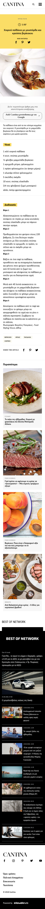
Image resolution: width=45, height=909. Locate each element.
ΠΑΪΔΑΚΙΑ (27, 337)
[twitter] (29, 42)
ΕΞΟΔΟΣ (8, 416)
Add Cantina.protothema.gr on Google (21, 115)
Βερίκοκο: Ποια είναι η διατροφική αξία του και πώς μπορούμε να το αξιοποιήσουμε (21, 545)
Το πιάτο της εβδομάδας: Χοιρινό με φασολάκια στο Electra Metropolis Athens (20, 421)
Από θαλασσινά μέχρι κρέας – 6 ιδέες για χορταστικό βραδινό (22, 606)
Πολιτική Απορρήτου (13, 877)
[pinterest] (22, 42)
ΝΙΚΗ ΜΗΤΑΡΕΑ (22, 39)
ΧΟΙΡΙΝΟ (7, 341)
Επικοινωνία (9, 881)
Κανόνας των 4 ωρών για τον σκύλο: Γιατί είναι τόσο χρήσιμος (33, 834)
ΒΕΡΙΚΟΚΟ (8, 337)
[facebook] (16, 42)
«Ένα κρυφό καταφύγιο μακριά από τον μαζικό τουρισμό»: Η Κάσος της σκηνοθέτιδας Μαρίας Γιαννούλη (32, 753)
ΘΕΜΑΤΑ (8, 602)
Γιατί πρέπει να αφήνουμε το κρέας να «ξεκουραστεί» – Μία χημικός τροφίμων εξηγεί (22, 483)
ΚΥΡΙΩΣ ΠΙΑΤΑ (22, 19)
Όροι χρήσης (9, 873)
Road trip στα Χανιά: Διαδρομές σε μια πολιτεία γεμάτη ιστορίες (32, 774)
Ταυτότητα (8, 885)
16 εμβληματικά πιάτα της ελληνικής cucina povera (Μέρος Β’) (31, 791)
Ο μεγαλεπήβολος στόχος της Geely (17, 700)
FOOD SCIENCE (10, 478)
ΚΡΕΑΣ (18, 337)
